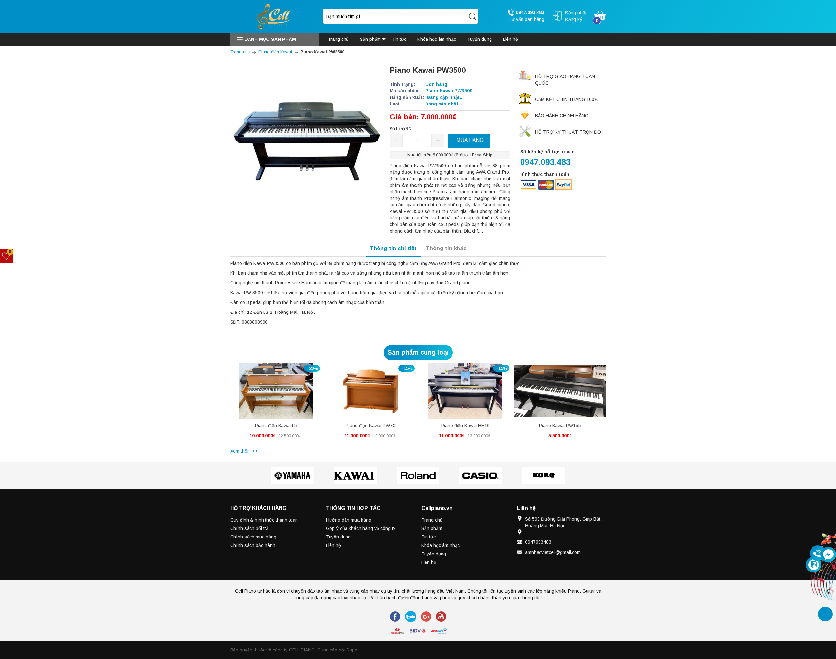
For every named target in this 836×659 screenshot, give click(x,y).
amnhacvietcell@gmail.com (553, 552)
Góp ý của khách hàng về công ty (360, 528)
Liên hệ (333, 545)
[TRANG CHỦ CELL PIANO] (274, 16)
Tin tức (428, 536)
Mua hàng (358, 396)
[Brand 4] (480, 475)
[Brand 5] (543, 475)
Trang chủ (431, 519)
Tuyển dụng (338, 536)
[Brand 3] (418, 475)
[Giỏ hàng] (600, 15)
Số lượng (400, 129)
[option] (276, 405)
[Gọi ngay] (818, 553)
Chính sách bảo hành (252, 545)
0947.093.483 (529, 12)
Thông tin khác (446, 248)
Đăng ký (573, 19)
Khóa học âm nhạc (440, 545)
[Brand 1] (292, 475)
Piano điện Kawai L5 (276, 425)
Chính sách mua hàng (253, 536)
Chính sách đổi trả (249, 528)
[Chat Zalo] (813, 564)
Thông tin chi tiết (393, 248)
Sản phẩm (431, 528)
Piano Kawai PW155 (560, 425)
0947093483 (538, 542)
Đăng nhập (576, 12)
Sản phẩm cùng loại (418, 352)
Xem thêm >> (244, 451)
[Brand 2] (355, 475)
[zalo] (410, 616)
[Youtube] (441, 616)
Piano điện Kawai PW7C (371, 425)
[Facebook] (395, 616)
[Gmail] (426, 616)
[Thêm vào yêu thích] (270, 394)
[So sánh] (283, 394)
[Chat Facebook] (828, 554)
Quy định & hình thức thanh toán (264, 519)
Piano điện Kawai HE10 (465, 425)
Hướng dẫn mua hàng (348, 519)
